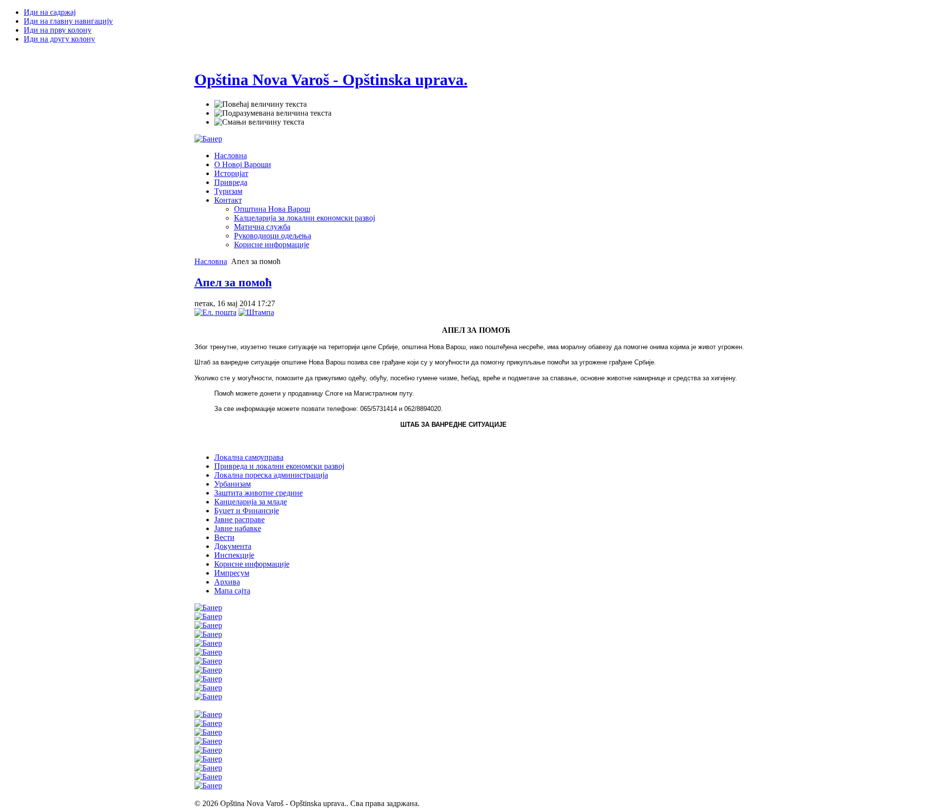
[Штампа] (256, 312)
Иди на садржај (50, 12)
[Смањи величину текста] (259, 122)
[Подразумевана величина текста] (273, 113)
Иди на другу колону (59, 39)
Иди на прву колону (58, 30)
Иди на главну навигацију (68, 21)
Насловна (210, 261)
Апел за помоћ (233, 282)
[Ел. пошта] (215, 312)
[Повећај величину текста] (260, 104)
